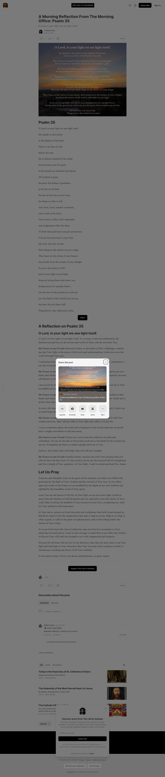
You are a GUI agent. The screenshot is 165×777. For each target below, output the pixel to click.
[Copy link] (62, 409)
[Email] (82, 409)
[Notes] (93, 409)
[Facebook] (72, 409)
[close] (106, 362)
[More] (103, 409)
